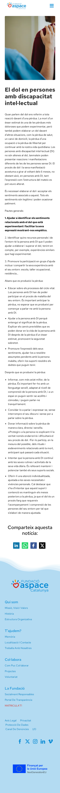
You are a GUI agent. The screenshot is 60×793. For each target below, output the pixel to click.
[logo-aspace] (16, 3)
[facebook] (20, 741)
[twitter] (27, 741)
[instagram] (35, 741)
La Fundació (15, 688)
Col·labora (13, 659)
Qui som (11, 602)
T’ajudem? (13, 630)
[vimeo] (50, 741)
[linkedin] (43, 741)
